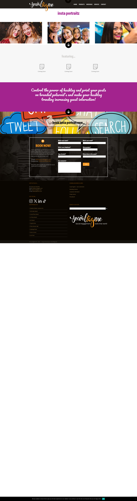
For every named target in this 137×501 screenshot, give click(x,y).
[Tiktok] (44, 201)
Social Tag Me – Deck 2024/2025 (77, 186)
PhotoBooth (72, 196)
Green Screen (33, 232)
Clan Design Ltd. (54, 241)
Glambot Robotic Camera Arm (36, 208)
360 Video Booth (34, 211)
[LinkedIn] (40, 201)
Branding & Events (74, 189)
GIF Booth (32, 220)
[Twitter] (35, 201)
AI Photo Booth (33, 217)
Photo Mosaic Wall (34, 226)
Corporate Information (74, 191)
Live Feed (32, 235)
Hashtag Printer (33, 229)
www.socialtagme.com (37, 189)
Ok (103, 498)
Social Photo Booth (34, 214)
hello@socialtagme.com (37, 188)
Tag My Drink (33, 223)
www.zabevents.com (37, 191)
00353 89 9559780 (35, 186)
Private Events (73, 194)
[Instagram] (31, 201)
